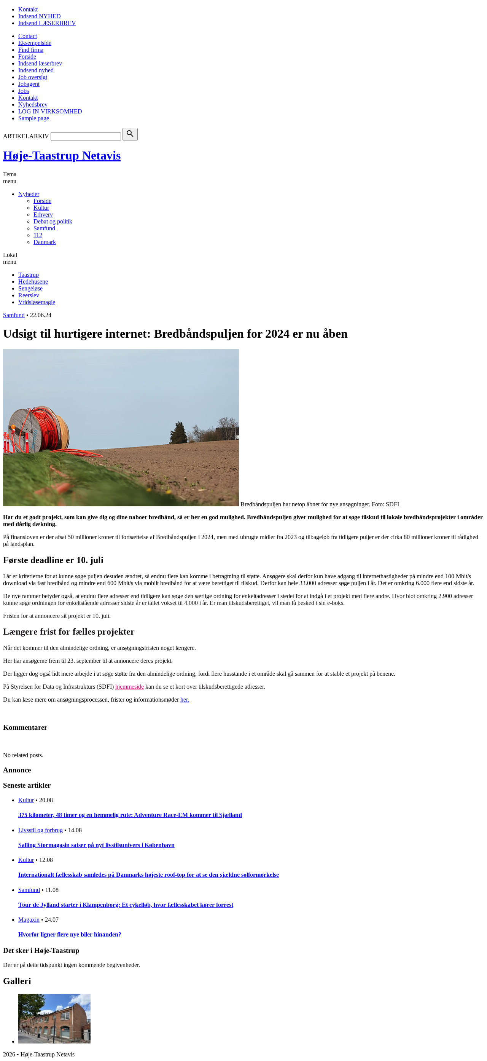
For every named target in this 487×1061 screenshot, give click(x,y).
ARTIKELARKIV (26, 136)
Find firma (30, 49)
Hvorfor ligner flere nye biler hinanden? (69, 934)
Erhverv (43, 214)
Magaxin (29, 919)
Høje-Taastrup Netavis (62, 155)
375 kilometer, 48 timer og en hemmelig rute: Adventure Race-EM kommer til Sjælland (130, 815)
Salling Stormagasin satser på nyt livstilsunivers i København (96, 845)
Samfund (44, 228)
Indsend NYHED (39, 16)
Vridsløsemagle (36, 302)
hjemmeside (129, 686)
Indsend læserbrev (40, 63)
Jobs (23, 91)
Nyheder (28, 194)
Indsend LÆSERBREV (47, 23)
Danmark (44, 242)
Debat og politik (52, 221)
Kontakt (28, 9)
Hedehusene (33, 281)
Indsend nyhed (36, 70)
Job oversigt (32, 77)
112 (37, 235)
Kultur (41, 207)
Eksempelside (34, 43)
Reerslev (28, 295)
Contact (27, 36)
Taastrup (28, 274)
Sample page (33, 118)
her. (184, 699)
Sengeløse (30, 288)
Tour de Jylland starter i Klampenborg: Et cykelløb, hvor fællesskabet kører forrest (125, 904)
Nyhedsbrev (33, 104)
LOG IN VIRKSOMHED (50, 111)
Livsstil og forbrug (40, 830)
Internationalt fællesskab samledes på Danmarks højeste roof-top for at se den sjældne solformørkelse (148, 874)
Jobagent (29, 84)
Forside (27, 56)
